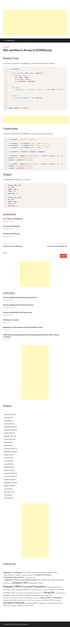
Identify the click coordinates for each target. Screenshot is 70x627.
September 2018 (9, 482)
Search (5, 253)
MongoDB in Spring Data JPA (10, 595)
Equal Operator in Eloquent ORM (53, 587)
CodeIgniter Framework (42, 575)
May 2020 (7, 442)
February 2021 (8, 436)
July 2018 (7, 489)
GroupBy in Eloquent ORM (23, 589)
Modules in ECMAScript (11, 234)
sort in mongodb (57, 600)
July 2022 (7, 417)
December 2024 (9, 414)
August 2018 (8, 486)
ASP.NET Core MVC (52, 572)
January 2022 (8, 424)
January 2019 (8, 470)
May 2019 (7, 461)
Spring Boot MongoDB (14, 602)
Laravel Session (52, 589)
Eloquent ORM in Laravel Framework (24, 586)
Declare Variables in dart (57, 580)
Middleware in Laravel (11, 320)
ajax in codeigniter (28, 572)
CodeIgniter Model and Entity (13, 577)
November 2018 (9, 476)
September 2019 (9, 451)
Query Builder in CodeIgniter (51, 598)
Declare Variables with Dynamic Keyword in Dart (20, 297)
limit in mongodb (19, 592)
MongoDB (49, 592)
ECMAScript (6, 47)
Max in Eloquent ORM (28, 592)
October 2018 (8, 479)
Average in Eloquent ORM (8, 575)
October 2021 (8, 433)
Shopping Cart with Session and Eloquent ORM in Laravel (23, 327)
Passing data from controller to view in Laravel (13, 597)
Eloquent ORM (20, 582)
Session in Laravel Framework (33, 600)
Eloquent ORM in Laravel (36, 583)
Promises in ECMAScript (11, 226)
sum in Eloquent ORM (31, 603)
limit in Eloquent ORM (8, 593)
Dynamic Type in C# (7, 583)
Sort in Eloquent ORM (47, 600)
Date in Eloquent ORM (44, 580)
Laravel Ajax (45, 589)
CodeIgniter (18, 575)
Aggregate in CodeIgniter (13, 572)
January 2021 (8, 439)
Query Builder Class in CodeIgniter (31, 597)
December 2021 (9, 427)
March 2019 (8, 467)
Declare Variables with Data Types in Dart (17, 312)
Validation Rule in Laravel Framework (25, 605)
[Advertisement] (36, 22)
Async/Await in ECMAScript (13, 219)
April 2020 (7, 445)
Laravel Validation (60, 589)
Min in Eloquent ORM (38, 592)
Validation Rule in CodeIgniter (9, 605)
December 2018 (9, 473)
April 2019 (7, 464)
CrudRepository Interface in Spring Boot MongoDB (20, 580)
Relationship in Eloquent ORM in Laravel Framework (14, 600)
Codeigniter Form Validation (27, 575)
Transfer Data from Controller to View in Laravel (50, 603)
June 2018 (7, 492)
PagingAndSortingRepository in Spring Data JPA (41, 595)
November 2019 (9, 448)
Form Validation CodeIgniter (9, 589)
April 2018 (7, 498)
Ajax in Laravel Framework (39, 572)
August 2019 (8, 455)
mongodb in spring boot (60, 592)
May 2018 (7, 495)
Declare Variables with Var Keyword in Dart (18, 305)
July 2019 (7, 458)
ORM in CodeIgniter (24, 595)
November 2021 (9, 430)
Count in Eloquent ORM (30, 577)
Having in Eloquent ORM (36, 589)
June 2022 (7, 420)
